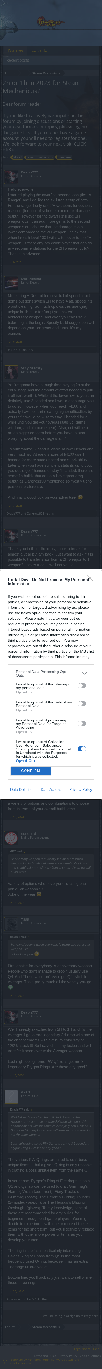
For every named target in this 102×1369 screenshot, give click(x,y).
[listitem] (51, 673)
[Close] (92, 580)
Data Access (51, 789)
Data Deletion (21, 789)
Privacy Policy (80, 789)
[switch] (82, 685)
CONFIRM (31, 771)
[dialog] (51, 684)
